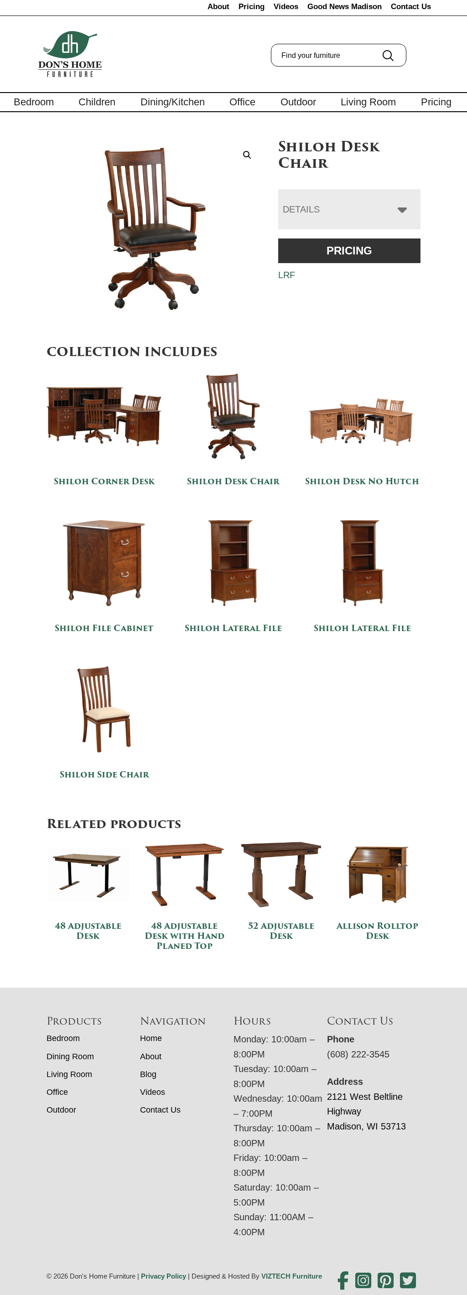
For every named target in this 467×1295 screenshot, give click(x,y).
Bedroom (34, 102)
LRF (286, 275)
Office (242, 102)
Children (96, 102)
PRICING (349, 250)
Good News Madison (344, 6)
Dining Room (70, 1056)
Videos (286, 6)
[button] (247, 155)
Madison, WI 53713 (366, 1126)
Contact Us (411, 6)
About (218, 6)
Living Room (368, 102)
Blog (148, 1074)
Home (151, 1038)
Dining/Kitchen (172, 102)
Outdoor (298, 102)
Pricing (252, 6)
